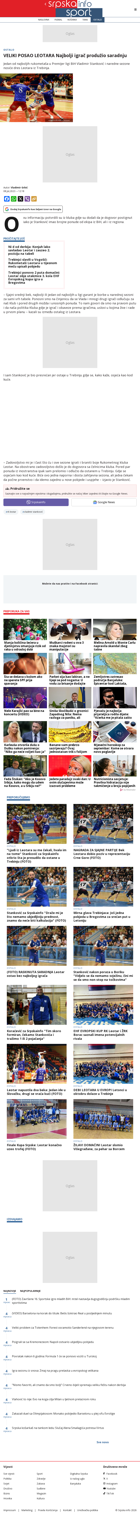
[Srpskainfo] (57, 8)
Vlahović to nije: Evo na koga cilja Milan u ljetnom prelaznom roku (54, 1399)
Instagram (112, 1483)
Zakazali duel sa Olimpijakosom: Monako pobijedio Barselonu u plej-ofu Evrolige (63, 1413)
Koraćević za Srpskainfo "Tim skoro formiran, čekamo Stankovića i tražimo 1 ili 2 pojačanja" (34, 1035)
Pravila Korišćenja (48, 1510)
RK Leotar (11, 511)
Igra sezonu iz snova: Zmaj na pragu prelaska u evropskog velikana (55, 1370)
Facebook (111, 1473)
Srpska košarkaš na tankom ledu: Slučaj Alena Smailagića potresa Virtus (58, 1428)
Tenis (85, 19)
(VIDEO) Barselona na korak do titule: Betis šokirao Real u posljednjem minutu (62, 1313)
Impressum (9, 1510)
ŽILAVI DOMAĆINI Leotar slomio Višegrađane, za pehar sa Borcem (99, 1147)
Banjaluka (75, 1483)
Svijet (6, 1483)
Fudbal (58, 19)
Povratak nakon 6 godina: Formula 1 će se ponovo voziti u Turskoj (54, 1356)
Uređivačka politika (87, 1510)
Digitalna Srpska (79, 1473)
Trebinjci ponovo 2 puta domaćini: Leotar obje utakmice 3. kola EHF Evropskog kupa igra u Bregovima (34, 277)
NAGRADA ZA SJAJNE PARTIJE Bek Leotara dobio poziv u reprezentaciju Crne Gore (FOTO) (101, 854)
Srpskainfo (38, 502)
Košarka (72, 19)
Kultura (41, 1498)
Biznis (6, 1493)
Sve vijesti (8, 1473)
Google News (106, 502)
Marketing (26, 1510)
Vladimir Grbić (19, 187)
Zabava (41, 1483)
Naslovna (43, 19)
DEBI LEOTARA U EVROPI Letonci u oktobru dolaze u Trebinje (100, 1092)
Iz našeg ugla (77, 1478)
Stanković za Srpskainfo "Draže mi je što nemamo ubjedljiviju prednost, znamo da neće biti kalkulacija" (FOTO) (36, 916)
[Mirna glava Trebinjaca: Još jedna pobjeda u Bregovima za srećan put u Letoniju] (103, 887)
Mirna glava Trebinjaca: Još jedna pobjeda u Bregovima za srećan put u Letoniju (101, 916)
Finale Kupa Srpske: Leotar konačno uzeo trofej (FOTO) (34, 1147)
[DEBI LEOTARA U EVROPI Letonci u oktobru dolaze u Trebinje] (103, 1064)
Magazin (41, 1493)
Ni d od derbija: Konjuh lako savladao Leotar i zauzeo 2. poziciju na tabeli (29, 250)
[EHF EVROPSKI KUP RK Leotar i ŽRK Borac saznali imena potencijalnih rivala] (103, 1005)
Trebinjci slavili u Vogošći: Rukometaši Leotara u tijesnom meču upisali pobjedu (32, 263)
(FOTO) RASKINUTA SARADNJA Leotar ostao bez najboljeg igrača (36, 974)
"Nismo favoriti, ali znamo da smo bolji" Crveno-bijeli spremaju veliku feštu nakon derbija (69, 1385)
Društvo (7, 1488)
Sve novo (103, 1442)
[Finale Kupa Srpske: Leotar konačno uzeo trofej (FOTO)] (37, 1119)
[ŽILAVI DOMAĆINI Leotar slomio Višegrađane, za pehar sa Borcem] (103, 1119)
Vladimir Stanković (33, 511)
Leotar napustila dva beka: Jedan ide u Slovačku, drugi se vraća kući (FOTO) (36, 1092)
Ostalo (97, 19)
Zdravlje (41, 1478)
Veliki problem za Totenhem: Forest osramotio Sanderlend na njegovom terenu (63, 1327)
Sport (40, 1473)
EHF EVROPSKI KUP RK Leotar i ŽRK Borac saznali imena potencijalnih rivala (100, 1035)
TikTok (110, 1493)
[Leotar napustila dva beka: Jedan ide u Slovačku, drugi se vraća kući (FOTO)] (37, 1064)
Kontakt (67, 1510)
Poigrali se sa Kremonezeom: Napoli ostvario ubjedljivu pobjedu (53, 1342)
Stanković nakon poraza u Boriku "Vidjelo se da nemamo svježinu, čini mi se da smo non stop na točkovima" (103, 976)
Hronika (7, 1498)
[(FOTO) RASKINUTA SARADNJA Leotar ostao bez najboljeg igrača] (37, 946)
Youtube (111, 1488)
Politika (7, 1478)
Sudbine (41, 1488)
